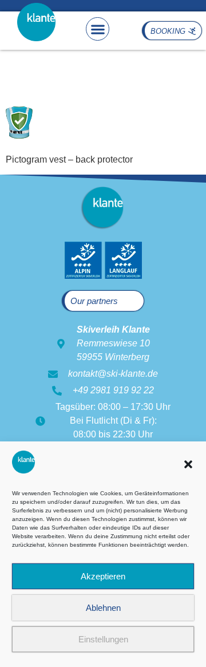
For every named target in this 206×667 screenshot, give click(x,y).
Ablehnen (103, 608)
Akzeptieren (103, 576)
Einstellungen (103, 639)
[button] (188, 464)
